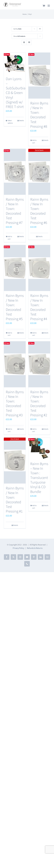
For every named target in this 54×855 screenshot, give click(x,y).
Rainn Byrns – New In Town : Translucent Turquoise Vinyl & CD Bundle (39, 477)
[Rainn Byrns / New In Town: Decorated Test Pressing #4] (39, 268)
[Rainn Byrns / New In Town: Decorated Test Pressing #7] (15, 172)
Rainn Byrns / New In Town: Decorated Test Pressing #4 (39, 307)
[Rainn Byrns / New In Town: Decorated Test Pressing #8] (39, 76)
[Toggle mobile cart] (44, 5)
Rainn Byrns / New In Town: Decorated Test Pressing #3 (15, 403)
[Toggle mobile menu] (49, 5)
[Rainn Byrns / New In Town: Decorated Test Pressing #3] (15, 364)
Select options (10, 121)
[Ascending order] (40, 28)
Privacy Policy (18, 548)
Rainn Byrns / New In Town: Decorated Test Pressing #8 (39, 115)
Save (7, 54)
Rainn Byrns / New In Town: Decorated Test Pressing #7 (15, 211)
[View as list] (29, 42)
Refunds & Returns (35, 548)
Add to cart (34, 141)
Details (21, 120)
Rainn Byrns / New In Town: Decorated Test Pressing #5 (15, 307)
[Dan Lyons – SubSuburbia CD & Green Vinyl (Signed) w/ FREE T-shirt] (15, 63)
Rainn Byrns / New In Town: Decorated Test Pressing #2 (39, 403)
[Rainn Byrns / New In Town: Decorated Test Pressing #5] (15, 268)
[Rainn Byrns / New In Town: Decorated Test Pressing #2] (39, 364)
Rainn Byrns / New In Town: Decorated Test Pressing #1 (15, 500)
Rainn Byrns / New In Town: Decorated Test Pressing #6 (39, 211)
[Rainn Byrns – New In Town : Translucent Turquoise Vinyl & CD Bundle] (39, 448)
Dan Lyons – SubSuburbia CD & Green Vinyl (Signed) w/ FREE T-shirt (15, 92)
